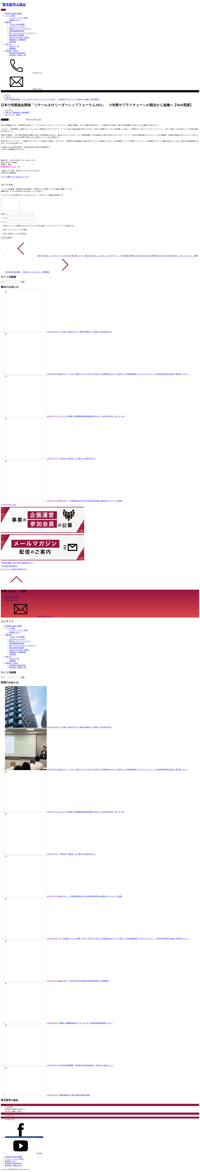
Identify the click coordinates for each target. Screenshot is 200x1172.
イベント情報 (10, 16)
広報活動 (12, 42)
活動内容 (8, 22)
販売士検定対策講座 (16, 35)
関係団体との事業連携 (17, 40)
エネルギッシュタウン (17, 26)
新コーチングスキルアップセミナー (22, 33)
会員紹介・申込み (11, 51)
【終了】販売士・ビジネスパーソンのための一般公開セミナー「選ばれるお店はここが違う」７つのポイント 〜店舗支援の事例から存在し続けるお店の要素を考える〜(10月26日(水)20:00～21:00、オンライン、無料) (117, 256)
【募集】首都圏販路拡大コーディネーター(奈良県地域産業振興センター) (80, 1023)
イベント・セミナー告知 (18, 18)
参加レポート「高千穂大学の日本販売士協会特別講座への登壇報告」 (78, 981)
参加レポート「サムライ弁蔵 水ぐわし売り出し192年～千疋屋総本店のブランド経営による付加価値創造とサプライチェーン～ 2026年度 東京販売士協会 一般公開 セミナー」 (118, 374)
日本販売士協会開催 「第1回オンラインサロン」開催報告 (27, 272)
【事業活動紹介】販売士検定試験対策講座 (68, 1095)
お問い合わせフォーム (44, 616)
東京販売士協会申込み (17, 53)
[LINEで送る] (36, 119)
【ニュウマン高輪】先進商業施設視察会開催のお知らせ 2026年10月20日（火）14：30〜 (86, 416)
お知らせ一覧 (14, 46)
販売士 (18, 115)
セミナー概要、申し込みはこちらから (15, 177)
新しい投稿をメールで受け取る (15, 234)
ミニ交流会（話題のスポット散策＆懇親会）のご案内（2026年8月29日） (79, 332)
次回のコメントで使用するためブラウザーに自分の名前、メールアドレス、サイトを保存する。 (39, 226)
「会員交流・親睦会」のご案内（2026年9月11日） (71, 458)
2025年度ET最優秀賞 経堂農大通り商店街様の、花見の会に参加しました (80, 1065)
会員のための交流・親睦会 (19, 37)
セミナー (11, 115)
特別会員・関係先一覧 (17, 55)
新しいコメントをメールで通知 (15, 230)
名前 (3, 214)
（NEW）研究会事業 (17, 24)
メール (4, 218)
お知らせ (8, 44)
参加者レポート (15, 20)
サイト (3, 222)
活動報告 (12, 48)
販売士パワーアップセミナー (20, 29)
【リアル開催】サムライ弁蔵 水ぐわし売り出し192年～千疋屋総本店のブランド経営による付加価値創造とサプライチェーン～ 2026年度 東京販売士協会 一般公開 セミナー (118, 938)
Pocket (28, 119)
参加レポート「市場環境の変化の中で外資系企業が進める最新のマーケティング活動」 (85, 501)
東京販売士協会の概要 (13, 13)
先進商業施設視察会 (16, 31)
